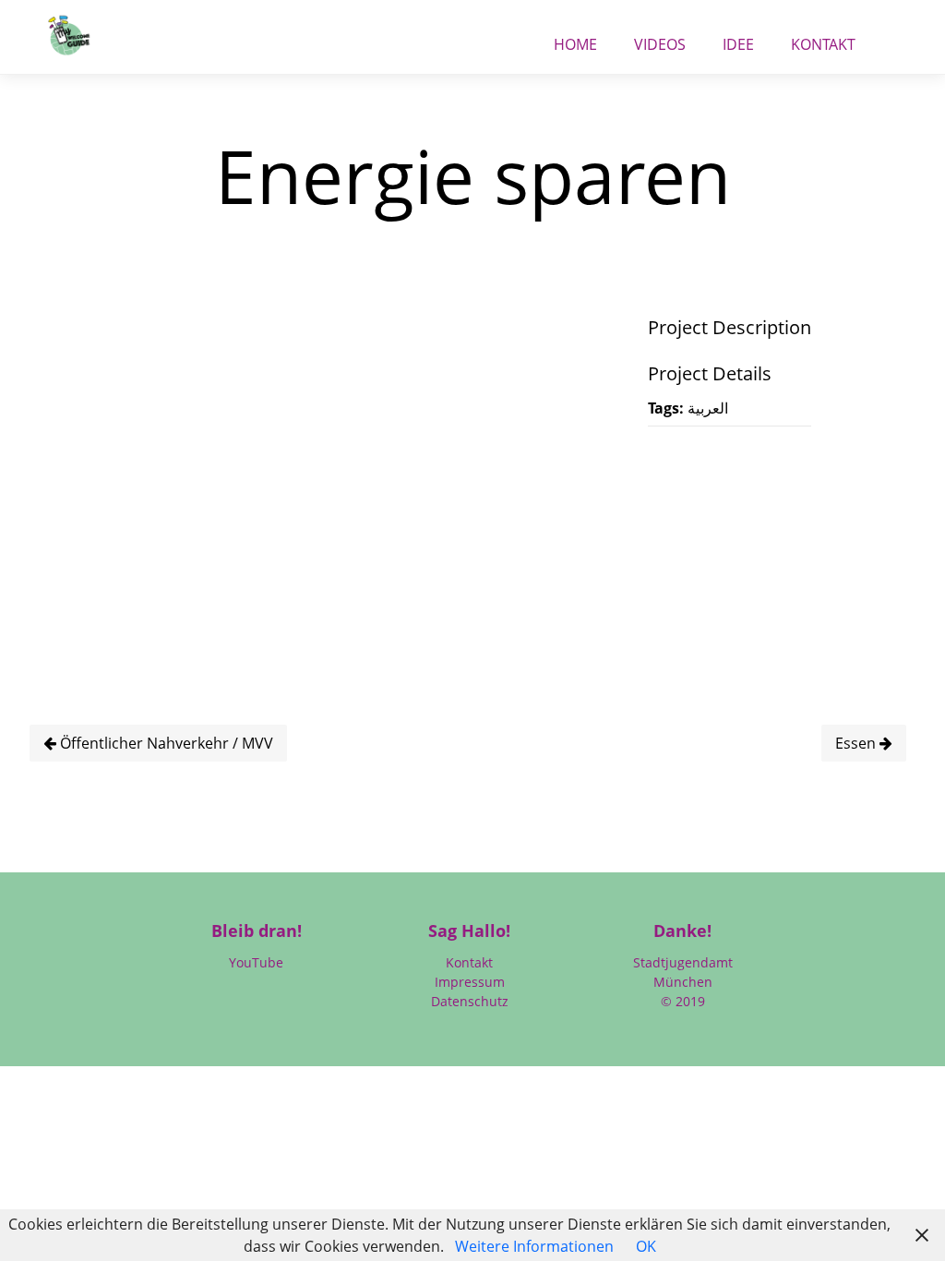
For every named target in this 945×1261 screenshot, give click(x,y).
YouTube (256, 962)
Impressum (470, 982)
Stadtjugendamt (683, 962)
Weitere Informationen (534, 1246)
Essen (857, 743)
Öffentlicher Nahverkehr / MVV (164, 743)
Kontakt (823, 39)
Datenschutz (469, 1001)
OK (646, 1246)
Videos (660, 39)
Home (575, 39)
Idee (738, 39)
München (682, 982)
